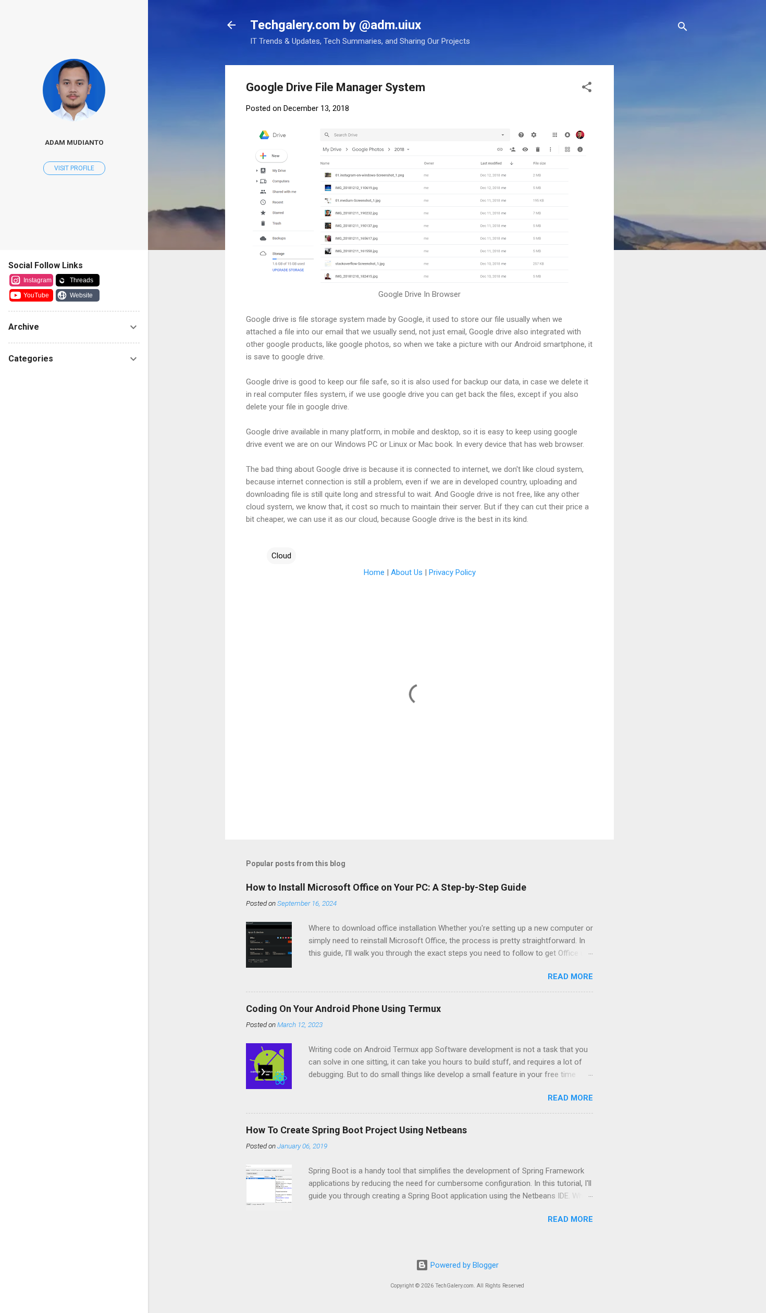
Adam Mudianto (74, 142)
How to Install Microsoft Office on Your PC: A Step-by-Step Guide (386, 887)
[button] (586, 89)
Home (374, 572)
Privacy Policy (452, 572)
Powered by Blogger (463, 1265)
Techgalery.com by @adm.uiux (335, 25)
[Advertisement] (694, 221)
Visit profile (74, 168)
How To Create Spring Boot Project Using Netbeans (356, 1129)
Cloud (281, 555)
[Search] (682, 28)
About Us (407, 572)
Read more (570, 976)
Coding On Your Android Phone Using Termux (343, 1008)
